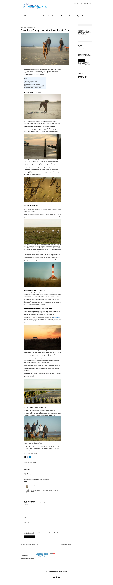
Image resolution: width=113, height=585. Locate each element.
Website (25, 526)
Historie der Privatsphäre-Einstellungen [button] (27, 558)
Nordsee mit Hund (33, 462)
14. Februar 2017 (28, 474)
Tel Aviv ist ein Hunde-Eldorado (66, 544)
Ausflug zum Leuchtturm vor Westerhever (32, 84)
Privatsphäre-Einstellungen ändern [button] (26, 556)
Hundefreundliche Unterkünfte (41, 16)
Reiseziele (27, 16)
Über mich (76, 3)
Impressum (23, 553)
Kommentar (26, 504)
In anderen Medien (87, 3)
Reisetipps (55, 16)
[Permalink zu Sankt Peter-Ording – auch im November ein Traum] (45, 64)
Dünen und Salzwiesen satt (30, 82)
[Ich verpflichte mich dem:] (42, 557)
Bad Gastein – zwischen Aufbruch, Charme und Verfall (29, 544)
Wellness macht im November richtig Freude (33, 87)
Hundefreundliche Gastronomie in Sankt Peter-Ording (34, 85)
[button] (25, 457)
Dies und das (85, 16)
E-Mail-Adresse (27, 522)
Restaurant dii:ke (56, 317)
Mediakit (81, 3)
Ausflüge (76, 16)
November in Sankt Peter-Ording (31, 81)
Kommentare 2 (33, 27)
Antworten (25, 481)
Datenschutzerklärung (27, 533)
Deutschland (31, 460)
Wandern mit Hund (66, 16)
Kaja (27, 473)
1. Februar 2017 (28, 27)
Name (25, 517)
